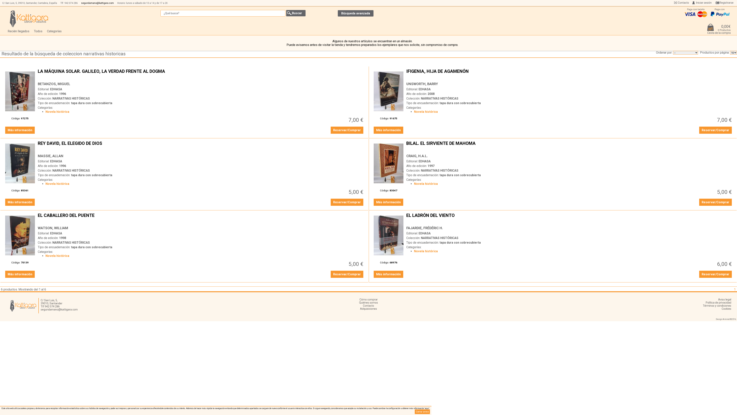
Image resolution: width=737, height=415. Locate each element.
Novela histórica (57, 112)
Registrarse (727, 2)
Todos (38, 31)
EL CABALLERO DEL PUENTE (201, 218)
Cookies (726, 308)
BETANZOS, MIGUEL (54, 84)
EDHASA (56, 89)
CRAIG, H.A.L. (417, 156)
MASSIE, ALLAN (50, 156)
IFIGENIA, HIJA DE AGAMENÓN (569, 74)
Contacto (683, 2)
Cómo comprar (368, 299)
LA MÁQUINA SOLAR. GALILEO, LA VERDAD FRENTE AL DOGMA (201, 74)
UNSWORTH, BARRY (422, 84)
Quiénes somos (368, 302)
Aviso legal (724, 299)
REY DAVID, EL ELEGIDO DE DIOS (201, 146)
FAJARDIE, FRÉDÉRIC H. (424, 228)
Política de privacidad (718, 302)
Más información (20, 130)
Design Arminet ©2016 (726, 319)
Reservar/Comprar (347, 130)
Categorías (54, 31)
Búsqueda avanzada (355, 13)
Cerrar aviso (422, 411)
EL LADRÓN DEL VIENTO (569, 218)
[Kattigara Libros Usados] (29, 18)
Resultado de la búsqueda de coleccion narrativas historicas (64, 53)
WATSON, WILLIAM (53, 228)
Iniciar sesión (704, 2)
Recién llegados (18, 31)
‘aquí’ (427, 408)
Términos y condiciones (717, 305)
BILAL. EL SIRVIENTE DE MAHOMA (569, 146)
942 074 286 (71, 3)
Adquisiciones (368, 308)
